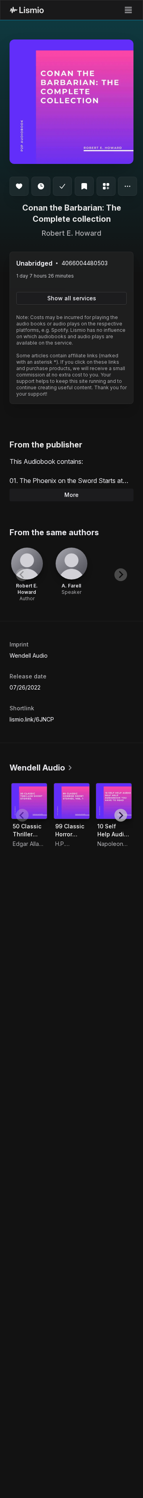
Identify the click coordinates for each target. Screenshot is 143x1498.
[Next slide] (120, 574)
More (71, 494)
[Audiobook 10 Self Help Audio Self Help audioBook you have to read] (114, 801)
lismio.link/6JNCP (32, 719)
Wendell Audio (29, 655)
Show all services (71, 298)
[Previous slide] (22, 574)
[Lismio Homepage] (27, 10)
